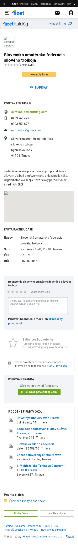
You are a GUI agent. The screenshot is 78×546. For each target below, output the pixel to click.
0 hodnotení (26, 64)
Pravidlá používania (16, 529)
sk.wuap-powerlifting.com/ (41, 392)
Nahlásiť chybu (57, 513)
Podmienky (34, 526)
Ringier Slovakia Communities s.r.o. (42, 536)
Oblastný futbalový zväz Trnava (38, 418)
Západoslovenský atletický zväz (39, 455)
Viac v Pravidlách (57, 365)
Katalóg (8, 526)
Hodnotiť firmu (39, 74)
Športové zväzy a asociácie (27, 501)
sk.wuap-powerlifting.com (29, 112)
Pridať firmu (21, 513)
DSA (55, 526)
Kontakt (34, 529)
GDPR (47, 526)
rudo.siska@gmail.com (26, 130)
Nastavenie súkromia (53, 529)
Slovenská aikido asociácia (35, 444)
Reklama (20, 526)
